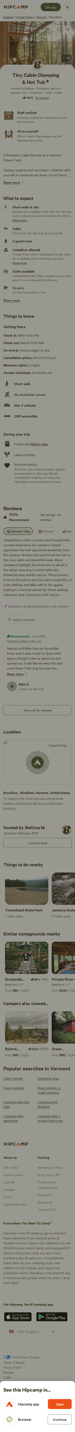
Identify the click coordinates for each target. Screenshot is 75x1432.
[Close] (37, 716)
